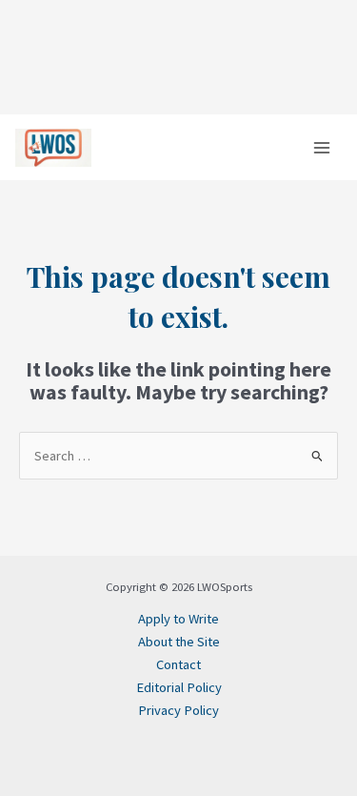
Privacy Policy (178, 710)
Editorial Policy (179, 687)
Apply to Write (178, 618)
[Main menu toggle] (322, 148)
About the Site (179, 641)
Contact (178, 664)
